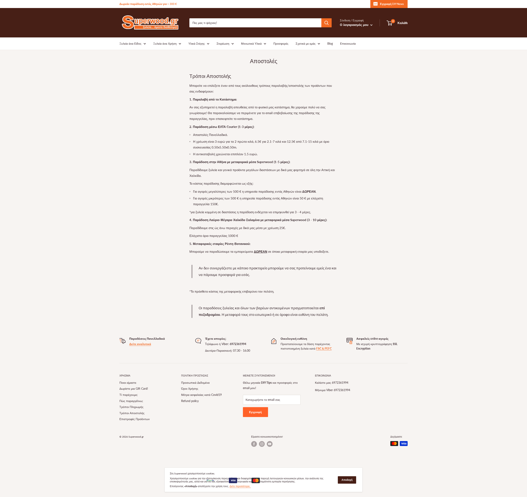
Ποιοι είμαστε (127, 382)
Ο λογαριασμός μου (354, 25)
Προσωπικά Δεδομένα (195, 382)
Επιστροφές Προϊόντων (134, 419)
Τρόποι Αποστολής (132, 413)
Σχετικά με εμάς (306, 43)
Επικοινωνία (348, 43)
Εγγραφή (255, 412)
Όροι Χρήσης (189, 388)
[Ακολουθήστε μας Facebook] (254, 444)
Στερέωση (223, 43)
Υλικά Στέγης (196, 43)
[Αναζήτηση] (326, 22)
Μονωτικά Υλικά (251, 43)
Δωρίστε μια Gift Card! (133, 388)
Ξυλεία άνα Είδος (130, 43)
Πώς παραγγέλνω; (131, 401)
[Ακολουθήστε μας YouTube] (270, 444)
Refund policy (190, 401)
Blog (330, 43)
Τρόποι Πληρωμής (131, 407)
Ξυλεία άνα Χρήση (165, 43)
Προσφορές (280, 43)
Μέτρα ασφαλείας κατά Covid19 (201, 394)
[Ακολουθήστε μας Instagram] (262, 444)
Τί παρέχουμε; (128, 394)
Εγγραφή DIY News (392, 4)
